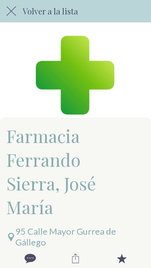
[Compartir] (75, 258)
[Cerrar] (11, 11)
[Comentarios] (29, 258)
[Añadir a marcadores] (121, 258)
